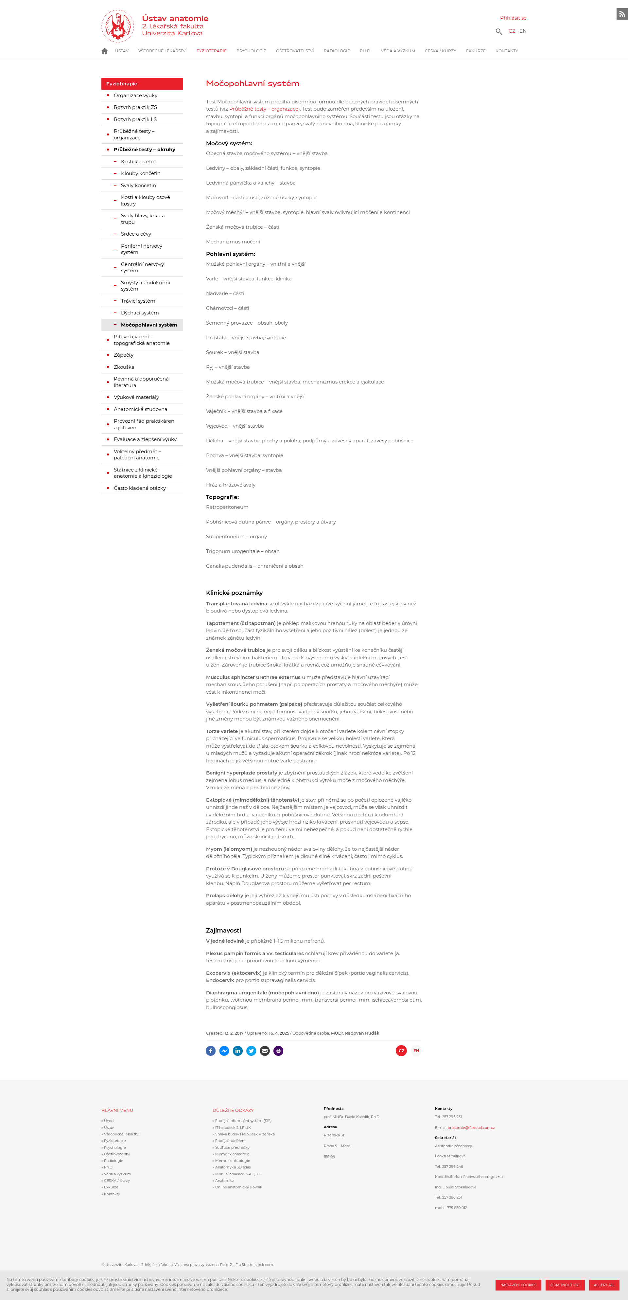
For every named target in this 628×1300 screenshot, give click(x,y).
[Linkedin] (238, 1049)
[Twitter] (251, 1049)
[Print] (278, 1049)
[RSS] (622, 14)
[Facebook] (211, 1049)
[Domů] (180, 26)
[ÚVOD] (108, 51)
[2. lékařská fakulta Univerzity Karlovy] (117, 26)
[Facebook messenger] (224, 1049)
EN (523, 31)
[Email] (265, 1049)
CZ (512, 31)
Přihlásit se (513, 18)
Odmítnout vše (565, 1285)
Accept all (604, 1285)
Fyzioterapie (121, 83)
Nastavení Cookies (518, 1285)
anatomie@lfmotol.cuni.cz (471, 1127)
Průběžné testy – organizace (263, 109)
